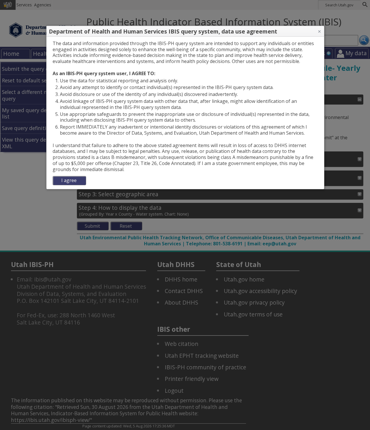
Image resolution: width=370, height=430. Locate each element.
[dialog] (185, 113)
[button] (319, 31)
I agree (69, 180)
